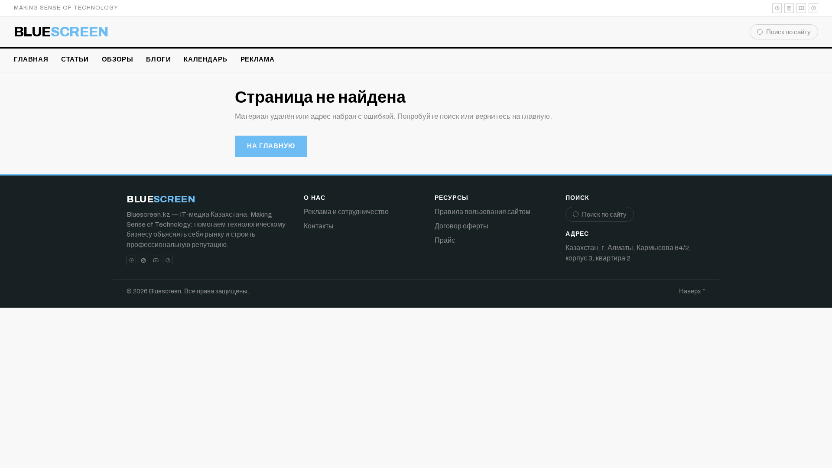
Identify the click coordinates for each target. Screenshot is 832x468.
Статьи (75, 59)
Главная (31, 59)
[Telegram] (777, 8)
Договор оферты (461, 226)
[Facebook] (813, 8)
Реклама (257, 59)
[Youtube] (801, 8)
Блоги (158, 59)
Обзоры (117, 59)
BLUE (61, 32)
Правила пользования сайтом (482, 211)
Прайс (445, 240)
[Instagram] (789, 8)
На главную (271, 146)
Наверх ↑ (692, 291)
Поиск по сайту (788, 32)
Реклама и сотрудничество (346, 211)
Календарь (205, 59)
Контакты (319, 226)
